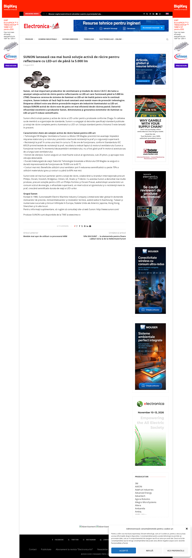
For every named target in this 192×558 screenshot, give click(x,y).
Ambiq (138, 511)
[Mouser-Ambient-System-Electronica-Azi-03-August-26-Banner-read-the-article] (150, 325)
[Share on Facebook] (79, 226)
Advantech (140, 496)
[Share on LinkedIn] (87, 226)
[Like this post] (77, 226)
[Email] (157, 14)
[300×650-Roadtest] (150, 173)
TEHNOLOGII (89, 39)
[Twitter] (147, 14)
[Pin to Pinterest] (85, 226)
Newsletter (102, 549)
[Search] (167, 39)
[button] (186, 528)
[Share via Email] (90, 226)
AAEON (138, 486)
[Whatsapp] (160, 14)
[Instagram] (150, 14)
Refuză (149, 550)
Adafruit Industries (144, 489)
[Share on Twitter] (82, 226)
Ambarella (140, 508)
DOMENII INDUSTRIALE (48, 39)
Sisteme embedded (70, 39)
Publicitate (46, 549)
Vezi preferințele (175, 550)
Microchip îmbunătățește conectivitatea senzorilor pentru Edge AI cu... (78, 14)
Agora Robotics (142, 499)
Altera (138, 505)
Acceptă (123, 550)
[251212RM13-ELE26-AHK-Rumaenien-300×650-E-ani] (150, 401)
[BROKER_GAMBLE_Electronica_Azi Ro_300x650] (150, 97)
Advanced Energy (143, 492)
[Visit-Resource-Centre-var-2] (121, 21)
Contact (33, 549)
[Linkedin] (153, 14)
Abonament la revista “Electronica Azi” (74, 549)
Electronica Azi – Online (111, 39)
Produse (29, 39)
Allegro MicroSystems (145, 502)
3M (136, 483)
